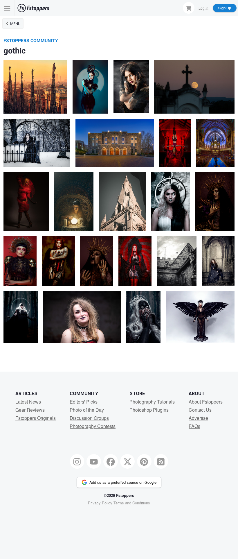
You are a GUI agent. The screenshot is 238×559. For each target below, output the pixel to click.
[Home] (33, 8)
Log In (203, 7)
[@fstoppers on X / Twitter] (127, 461)
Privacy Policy (100, 503)
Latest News (28, 401)
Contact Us (200, 409)
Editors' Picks (84, 401)
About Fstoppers (206, 401)
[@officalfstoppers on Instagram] (77, 461)
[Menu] (7, 8)
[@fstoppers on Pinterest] (144, 461)
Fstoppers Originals (35, 418)
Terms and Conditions (131, 503)
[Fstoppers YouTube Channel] (93, 461)
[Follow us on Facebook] (110, 461)
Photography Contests (93, 426)
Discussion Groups (89, 418)
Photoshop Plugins (149, 409)
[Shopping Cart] (188, 8)
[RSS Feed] (161, 461)
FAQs (194, 426)
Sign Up (224, 7)
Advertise (198, 418)
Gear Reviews (30, 409)
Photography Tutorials (152, 401)
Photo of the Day (87, 409)
